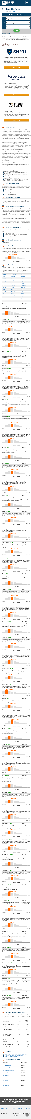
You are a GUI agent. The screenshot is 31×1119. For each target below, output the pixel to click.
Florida (4, 289)
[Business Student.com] (8, 3)
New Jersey (13, 296)
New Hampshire (14, 295)
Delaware (4, 287)
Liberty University (10, 83)
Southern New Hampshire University (16, 57)
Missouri (12, 283)
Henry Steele (12, 11)
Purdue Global (8, 111)
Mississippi (13, 285)
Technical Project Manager (8, 1083)
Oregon (22, 278)
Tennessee (23, 287)
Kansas (4, 298)
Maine (12, 278)
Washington (23, 296)
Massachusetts (14, 274)
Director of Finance (6, 1085)
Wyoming (22, 300)
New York (12, 300)
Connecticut (5, 283)
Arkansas (4, 276)
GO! (16, 30)
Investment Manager (7, 1072)
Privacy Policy (27, 1108)
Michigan (13, 280)
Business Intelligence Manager (9, 1070)
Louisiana (5, 300)
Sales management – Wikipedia (11, 1056)
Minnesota (13, 281)
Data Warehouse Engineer (8, 1067)
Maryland (13, 276)
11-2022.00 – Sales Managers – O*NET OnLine (14, 1055)
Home (2, 1108)
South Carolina (23, 283)
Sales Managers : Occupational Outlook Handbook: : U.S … (16, 1054)
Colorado (4, 281)
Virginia (22, 293)
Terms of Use (20, 1108)
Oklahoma (23, 276)
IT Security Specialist (7, 1065)
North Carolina (14, 289)
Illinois (4, 295)
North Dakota (13, 291)
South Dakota (23, 285)
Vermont (22, 295)
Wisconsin (23, 298)
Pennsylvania (23, 280)
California (5, 280)
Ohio (21, 274)
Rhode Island (23, 281)
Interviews (13, 1108)
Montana (12, 287)
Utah (22, 291)
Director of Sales (6, 1075)
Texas (22, 289)
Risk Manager (5, 1080)
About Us (7, 1108)
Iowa (3, 293)
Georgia (4, 291)
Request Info (16, 67)
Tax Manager (5, 1078)
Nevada (12, 298)
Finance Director (6, 1088)
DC (3, 285)
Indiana (4, 296)
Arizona (4, 278)
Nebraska (12, 293)
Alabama (4, 274)
